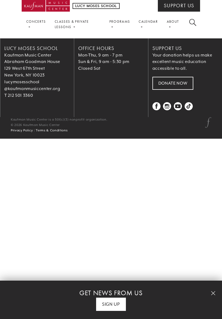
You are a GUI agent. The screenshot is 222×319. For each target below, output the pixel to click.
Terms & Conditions (51, 130)
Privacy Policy (22, 130)
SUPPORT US (179, 5)
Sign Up (111, 304)
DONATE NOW (173, 83)
